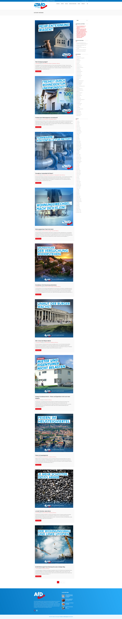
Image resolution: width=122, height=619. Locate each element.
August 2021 (78, 188)
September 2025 (79, 131)
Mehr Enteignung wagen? (41, 62)
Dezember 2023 (79, 157)
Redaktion (46, 399)
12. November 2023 (38, 342)
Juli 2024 (78, 150)
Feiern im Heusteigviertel (41, 455)
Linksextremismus (79, 90)
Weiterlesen (38, 71)
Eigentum (50, 63)
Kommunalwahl (79, 83)
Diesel (77, 63)
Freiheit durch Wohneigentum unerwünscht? (46, 117)
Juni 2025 (78, 135)
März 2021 (78, 194)
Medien (78, 91)
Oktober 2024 (79, 146)
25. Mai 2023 (37, 512)
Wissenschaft (79, 114)
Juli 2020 (78, 202)
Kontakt (79, 3)
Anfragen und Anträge (54, 286)
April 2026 (78, 125)
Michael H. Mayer (47, 286)
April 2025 (78, 138)
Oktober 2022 (79, 173)
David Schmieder (45, 63)
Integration (78, 76)
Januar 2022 (78, 182)
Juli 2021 (78, 189)
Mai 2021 (78, 192)
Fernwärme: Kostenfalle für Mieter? (44, 173)
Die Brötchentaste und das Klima (81, 49)
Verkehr (78, 110)
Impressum (83, 3)
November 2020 (79, 200)
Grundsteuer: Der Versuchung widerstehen (46, 285)
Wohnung (58, 63)
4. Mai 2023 (37, 568)
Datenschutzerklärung (72, 3)
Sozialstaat (78, 100)
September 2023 (79, 161)
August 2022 (78, 174)
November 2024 (79, 145)
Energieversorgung (79, 67)
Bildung (78, 59)
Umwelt (78, 107)
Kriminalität (78, 84)
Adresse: (49, 0)
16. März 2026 (37, 63)
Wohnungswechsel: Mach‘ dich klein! (44, 229)
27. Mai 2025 (37, 230)
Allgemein (78, 56)
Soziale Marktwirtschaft (80, 99)
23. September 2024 (38, 286)
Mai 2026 (78, 123)
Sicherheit (78, 98)
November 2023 (79, 158)
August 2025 (78, 133)
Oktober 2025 (79, 130)
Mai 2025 (78, 137)
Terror (77, 106)
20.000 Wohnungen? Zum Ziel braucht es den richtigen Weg (50, 567)
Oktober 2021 (79, 186)
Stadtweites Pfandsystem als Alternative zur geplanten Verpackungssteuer (81, 36)
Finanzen (78, 68)
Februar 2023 (78, 170)
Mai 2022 (78, 177)
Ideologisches (54, 63)
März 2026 (78, 126)
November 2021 (79, 185)
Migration (78, 94)
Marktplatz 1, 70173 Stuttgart (50, 0)
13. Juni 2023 (37, 456)
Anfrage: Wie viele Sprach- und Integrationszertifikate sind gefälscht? (81, 27)
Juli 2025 (78, 134)
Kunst (77, 87)
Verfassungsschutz (79, 108)
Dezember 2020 (79, 198)
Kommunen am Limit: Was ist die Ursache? (81, 48)
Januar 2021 (78, 197)
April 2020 (78, 206)
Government (78, 72)
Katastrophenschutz (80, 80)
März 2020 (78, 208)
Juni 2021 (78, 190)
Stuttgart (50, 230)
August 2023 (78, 162)
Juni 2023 (78, 165)
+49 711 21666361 (39, 0)
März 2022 (78, 180)
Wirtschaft (53, 230)
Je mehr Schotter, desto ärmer (43, 511)
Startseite (58, 3)
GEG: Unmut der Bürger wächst (43, 340)
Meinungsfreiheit (79, 92)
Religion (78, 96)
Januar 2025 (78, 142)
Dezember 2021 (79, 184)
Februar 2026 (79, 127)
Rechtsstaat (78, 95)
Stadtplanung (53, 342)
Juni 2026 (78, 122)
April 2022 (78, 178)
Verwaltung (78, 111)
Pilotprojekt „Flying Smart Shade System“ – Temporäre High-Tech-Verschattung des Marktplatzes (81, 30)
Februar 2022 (79, 181)
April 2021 (78, 193)
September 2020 (79, 201)
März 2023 (78, 169)
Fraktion (66, 3)
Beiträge (62, 3)
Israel (77, 79)
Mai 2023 (78, 166)
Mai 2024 (78, 153)
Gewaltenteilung (79, 71)
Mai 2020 (78, 205)
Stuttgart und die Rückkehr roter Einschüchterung (81, 46)
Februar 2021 (78, 196)
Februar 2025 (79, 141)
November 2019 (79, 212)
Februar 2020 (79, 209)
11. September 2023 (38, 399)
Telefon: (38, 0)
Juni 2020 (78, 204)
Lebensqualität (51, 119)
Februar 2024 (79, 154)
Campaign (78, 60)
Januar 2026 (78, 129)
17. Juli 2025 (37, 119)
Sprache (78, 102)
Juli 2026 (78, 121)
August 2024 (78, 149)
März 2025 (78, 139)
